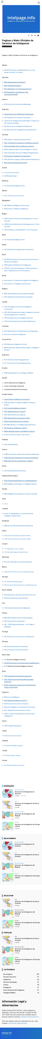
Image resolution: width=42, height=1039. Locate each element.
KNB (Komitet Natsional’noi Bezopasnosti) (18, 526)
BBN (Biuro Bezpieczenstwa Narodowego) (18, 618)
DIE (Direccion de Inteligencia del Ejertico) (18, 126)
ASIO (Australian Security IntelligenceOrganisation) (21, 153)
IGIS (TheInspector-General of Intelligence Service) (21, 143)
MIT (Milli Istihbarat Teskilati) (12, 755)
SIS (5, 660)
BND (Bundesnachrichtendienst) (15, 82)
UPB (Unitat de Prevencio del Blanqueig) (17, 104)
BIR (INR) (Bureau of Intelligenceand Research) (20, 425)
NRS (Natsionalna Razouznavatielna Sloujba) (19, 294)
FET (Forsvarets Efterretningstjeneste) (17, 363)
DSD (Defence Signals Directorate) (15, 163)
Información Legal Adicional (17, 1023)
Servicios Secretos (19, 789)
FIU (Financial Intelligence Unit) (14, 186)
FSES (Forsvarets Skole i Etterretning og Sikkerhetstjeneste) (20, 585)
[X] (35, 35)
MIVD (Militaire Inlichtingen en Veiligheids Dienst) (20, 484)
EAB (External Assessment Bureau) (16, 598)
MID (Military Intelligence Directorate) (16, 205)
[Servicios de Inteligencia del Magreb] (7, 815)
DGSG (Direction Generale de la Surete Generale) (17, 535)
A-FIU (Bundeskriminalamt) (11, 172)
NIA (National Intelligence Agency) (15, 700)
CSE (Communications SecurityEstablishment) (20, 321)
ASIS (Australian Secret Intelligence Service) (19, 146)
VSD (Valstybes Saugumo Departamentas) (16, 552)
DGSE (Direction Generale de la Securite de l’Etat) (17, 539)
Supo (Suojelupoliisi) (11, 444)
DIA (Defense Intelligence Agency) (15, 428)
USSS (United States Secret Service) (16, 421)
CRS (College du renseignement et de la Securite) (20, 230)
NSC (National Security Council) (14, 411)
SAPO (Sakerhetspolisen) (12, 726)
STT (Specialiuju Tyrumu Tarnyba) (13, 549)
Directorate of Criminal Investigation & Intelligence (21, 280)
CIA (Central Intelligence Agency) (15, 408)
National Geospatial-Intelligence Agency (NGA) (17, 434)
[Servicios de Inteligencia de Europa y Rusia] (7, 826)
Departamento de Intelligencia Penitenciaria (18, 114)
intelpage (17, 795)
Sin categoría (7, 46)
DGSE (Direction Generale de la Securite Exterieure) (21, 458)
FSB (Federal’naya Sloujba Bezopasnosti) (18, 676)
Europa (17, 822)
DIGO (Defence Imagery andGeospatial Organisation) (22, 159)
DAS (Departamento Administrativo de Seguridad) (21, 331)
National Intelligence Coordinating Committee (19, 707)
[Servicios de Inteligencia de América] (7, 793)
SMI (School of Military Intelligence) (16, 209)
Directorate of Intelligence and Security (17, 284)
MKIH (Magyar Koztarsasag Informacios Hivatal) (20, 494)
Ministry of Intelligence (12, 697)
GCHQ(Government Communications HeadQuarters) (21, 663)
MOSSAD (6, 503)
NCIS (6, 666)
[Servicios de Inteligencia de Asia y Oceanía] (7, 805)
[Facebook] (28, 35)
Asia (16, 801)
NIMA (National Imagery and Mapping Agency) (19, 431)
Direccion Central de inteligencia (15, 334)
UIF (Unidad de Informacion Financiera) (17, 117)
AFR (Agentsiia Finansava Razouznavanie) (18, 297)
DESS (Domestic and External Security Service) (20, 595)
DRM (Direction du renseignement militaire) (18, 461)
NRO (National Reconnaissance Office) (17, 418)
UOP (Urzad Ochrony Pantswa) (14, 621)
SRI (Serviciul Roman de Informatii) (16, 646)
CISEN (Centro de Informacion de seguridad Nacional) (19, 572)
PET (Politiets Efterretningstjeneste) (16, 360)
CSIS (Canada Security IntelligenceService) (18, 318)
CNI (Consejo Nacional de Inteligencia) (17, 608)
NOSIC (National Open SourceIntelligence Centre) (20, 149)
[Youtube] (38, 35)
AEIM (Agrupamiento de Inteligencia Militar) (18, 373)
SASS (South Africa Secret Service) (16, 704)
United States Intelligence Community (17, 399)
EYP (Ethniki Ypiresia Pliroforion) (15, 471)
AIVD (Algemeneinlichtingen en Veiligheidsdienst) (20, 481)
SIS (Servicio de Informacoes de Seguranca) (19, 637)
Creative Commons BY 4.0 (30, 1017)
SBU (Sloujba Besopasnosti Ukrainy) (14, 765)
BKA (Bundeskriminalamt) (12, 86)
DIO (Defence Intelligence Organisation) (17, 156)
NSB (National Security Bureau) (12, 735)
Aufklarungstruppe (10, 176)
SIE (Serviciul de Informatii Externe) (16, 650)
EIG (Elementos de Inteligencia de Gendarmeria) (20, 130)
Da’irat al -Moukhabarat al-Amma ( (16, 514)
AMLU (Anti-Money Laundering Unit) (14, 195)
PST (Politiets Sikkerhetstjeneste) (13, 581)
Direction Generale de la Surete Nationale (18, 562)
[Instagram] (32, 35)
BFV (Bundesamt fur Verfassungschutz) (18, 89)
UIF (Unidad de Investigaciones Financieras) (18, 249)
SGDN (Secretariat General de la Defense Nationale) (21, 454)
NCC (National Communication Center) (17, 710)
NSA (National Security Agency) (14, 415)
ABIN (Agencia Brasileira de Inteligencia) (17, 265)
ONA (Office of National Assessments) (17, 140)
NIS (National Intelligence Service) (15, 344)
